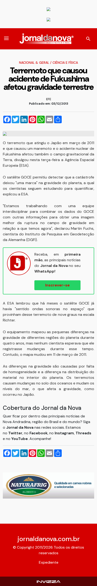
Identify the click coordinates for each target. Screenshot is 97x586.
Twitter (15, 433)
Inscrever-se (57, 285)
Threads (83, 433)
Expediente (48, 562)
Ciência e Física (65, 62)
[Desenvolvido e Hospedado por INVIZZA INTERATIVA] (48, 581)
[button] (6, 38)
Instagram (64, 433)
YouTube (19, 438)
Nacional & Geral (34, 62)
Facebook (38, 433)
